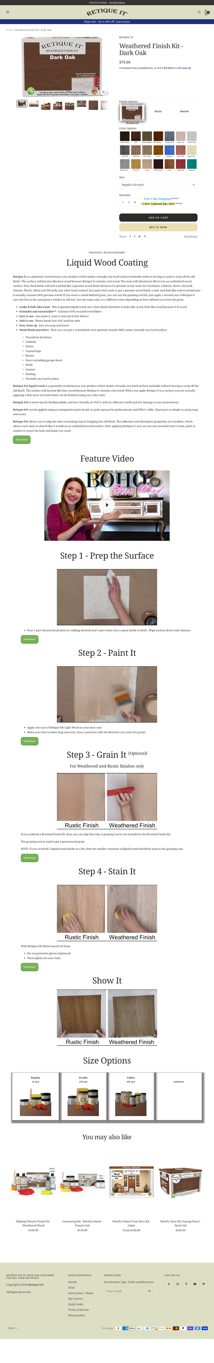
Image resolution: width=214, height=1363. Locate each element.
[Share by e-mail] (145, 236)
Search (72, 1282)
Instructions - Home (80, 1293)
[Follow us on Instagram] (177, 1284)
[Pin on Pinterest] (134, 236)
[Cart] (206, 13)
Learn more (123, 21)
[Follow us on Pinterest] (186, 1284)
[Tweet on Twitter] (139, 236)
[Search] (199, 12)
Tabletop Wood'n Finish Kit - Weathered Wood (33, 1223)
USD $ (11, 1328)
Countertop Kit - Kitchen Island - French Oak (82, 1223)
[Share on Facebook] (130, 236)
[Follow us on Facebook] (169, 1284)
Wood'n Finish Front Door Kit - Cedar (131, 1223)
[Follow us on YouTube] (195, 1284)
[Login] (206, 10)
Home (9, 29)
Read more (22, 439)
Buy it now (158, 227)
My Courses (75, 1298)
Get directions (117, 2)
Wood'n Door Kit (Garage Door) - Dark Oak (180, 1223)
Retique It (126, 37)
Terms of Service (78, 1309)
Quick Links (75, 1304)
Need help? (191, 236)
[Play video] (107, 505)
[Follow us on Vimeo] (203, 1284)
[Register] (149, 1291)
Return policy (76, 1315)
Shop (71, 1287)
